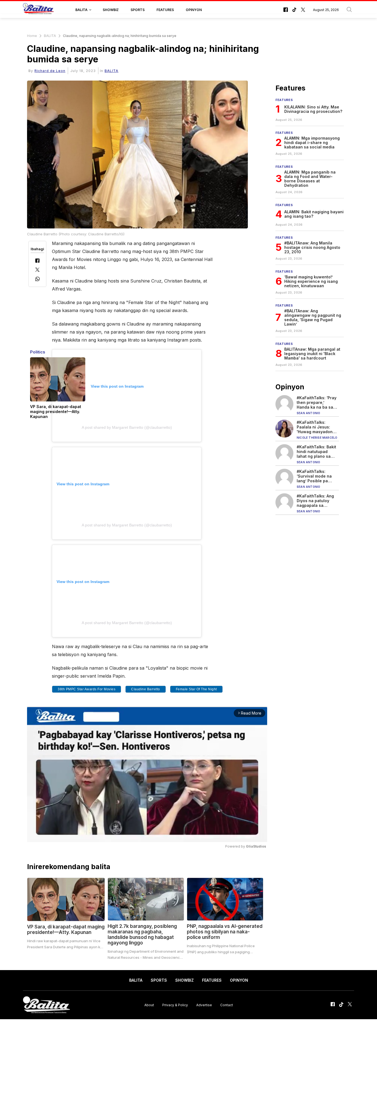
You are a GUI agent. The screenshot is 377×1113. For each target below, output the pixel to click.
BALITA (81, 10)
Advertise (204, 1005)
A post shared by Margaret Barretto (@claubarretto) (127, 427)
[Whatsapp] (37, 279)
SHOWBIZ (111, 10)
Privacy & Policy (175, 1005)
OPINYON (194, 10)
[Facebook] (37, 261)
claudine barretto (145, 689)
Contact (226, 1005)
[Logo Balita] (38, 10)
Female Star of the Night (196, 689)
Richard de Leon (49, 71)
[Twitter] (37, 270)
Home (32, 36)
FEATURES (165, 10)
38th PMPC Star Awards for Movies (86, 689)
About (149, 1005)
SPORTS (138, 10)
